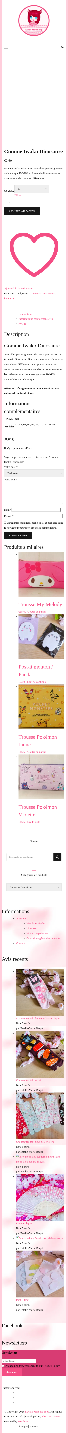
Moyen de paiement (37, 933)
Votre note (11, 466)
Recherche (57, 857)
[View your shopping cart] (58, 47)
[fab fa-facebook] (48, 47)
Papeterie (9, 298)
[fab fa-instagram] (52, 47)
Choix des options (35, 681)
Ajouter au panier (22, 211)
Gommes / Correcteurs (42, 293)
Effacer (18, 195)
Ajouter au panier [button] (36, 611)
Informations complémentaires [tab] (36, 318)
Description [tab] (25, 314)
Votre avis (10, 479)
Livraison (31, 928)
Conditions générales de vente (43, 938)
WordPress (24, 1421)
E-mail (9, 516)
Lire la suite (33, 821)
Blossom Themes (51, 1416)
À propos (21, 918)
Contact (20, 943)
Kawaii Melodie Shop (37, 1411)
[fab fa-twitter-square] (55, 47)
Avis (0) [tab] (23, 323)
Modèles (9, 191)
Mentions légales (36, 923)
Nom (8, 509)
